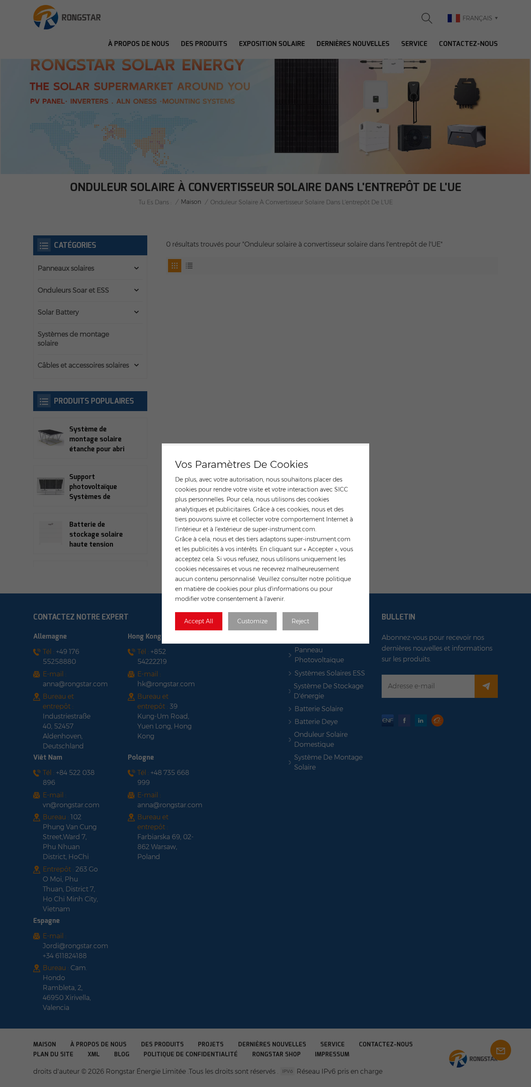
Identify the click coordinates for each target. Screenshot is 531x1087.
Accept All (198, 621)
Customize (252, 621)
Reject (300, 621)
